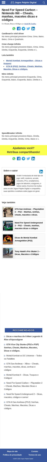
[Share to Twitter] (28, 28)
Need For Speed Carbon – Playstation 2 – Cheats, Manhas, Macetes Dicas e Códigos (23, 386)
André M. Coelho (30, 24)
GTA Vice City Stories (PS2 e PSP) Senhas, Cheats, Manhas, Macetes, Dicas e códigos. (21, 347)
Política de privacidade (12, 455)
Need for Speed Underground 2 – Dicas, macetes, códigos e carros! (23, 395)
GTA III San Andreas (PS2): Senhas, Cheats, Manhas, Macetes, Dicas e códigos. (21, 405)
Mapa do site (12, 451)
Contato (34, 451)
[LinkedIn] (41, 171)
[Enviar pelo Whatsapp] (14, 28)
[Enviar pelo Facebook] (18, 28)
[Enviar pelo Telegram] (23, 28)
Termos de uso (35, 455)
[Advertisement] (23, 106)
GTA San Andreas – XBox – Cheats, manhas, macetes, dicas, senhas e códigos (21, 366)
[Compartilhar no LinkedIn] (33, 28)
